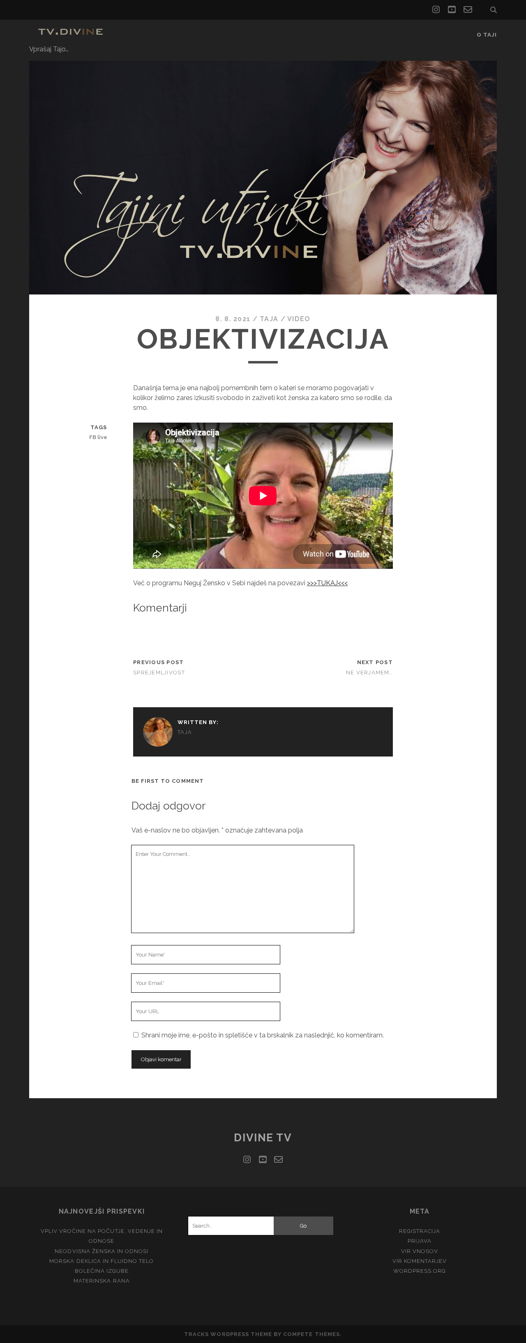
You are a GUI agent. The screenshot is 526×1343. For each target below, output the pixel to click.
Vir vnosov (419, 1251)
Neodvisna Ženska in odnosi (101, 1251)
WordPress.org (419, 1271)
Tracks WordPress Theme (228, 1334)
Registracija (420, 1231)
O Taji (487, 35)
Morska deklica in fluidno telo (101, 1261)
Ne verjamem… (369, 672)
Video (298, 319)
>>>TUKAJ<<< (327, 583)
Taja (269, 319)
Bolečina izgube (102, 1271)
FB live (98, 437)
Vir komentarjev (419, 1261)
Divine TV (263, 1137)
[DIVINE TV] (72, 36)
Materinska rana (102, 1281)
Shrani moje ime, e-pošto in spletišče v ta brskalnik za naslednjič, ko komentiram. (262, 1035)
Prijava (419, 1241)
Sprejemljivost (159, 672)
